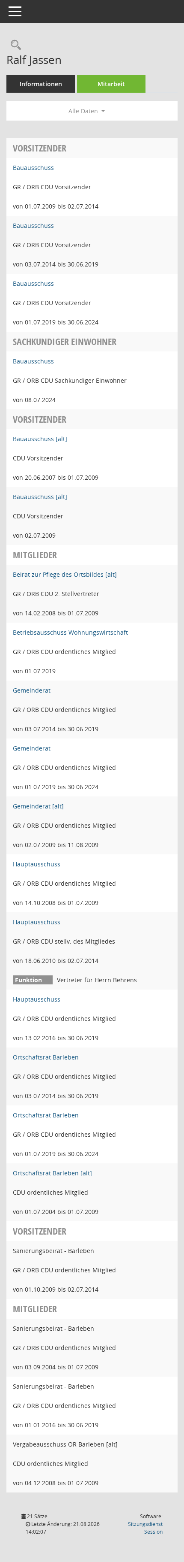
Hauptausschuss (36, 864)
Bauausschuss (33, 167)
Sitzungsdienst (145, 1527)
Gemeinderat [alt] (38, 806)
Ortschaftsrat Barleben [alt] (52, 1173)
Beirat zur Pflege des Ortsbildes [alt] (65, 574)
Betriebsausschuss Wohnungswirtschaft (70, 632)
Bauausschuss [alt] (40, 439)
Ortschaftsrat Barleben (46, 1057)
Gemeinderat (31, 690)
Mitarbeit (111, 84)
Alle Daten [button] (84, 111)
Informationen (41, 84)
